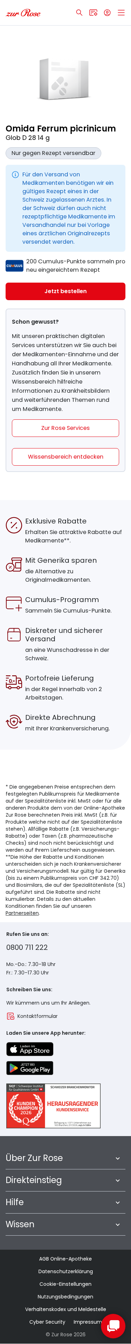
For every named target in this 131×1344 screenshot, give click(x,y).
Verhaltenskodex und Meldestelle (65, 1309)
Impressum (88, 1321)
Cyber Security (47, 1321)
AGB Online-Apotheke (65, 1258)
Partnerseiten (22, 913)
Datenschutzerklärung (65, 1271)
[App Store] (29, 1049)
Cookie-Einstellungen (65, 1284)
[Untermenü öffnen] (117, 1158)
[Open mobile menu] (121, 12)
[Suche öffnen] (79, 12)
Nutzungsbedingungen (65, 1296)
